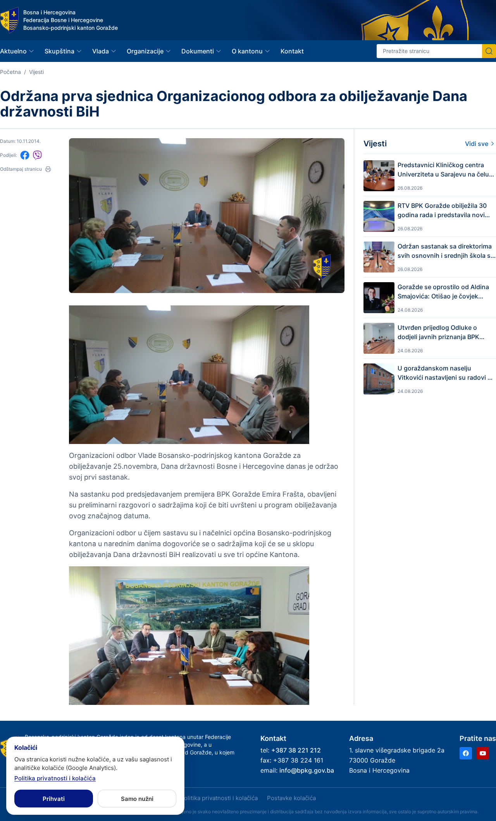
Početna (10, 72)
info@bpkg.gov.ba (306, 770)
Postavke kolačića (291, 798)
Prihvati (54, 798)
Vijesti (36, 72)
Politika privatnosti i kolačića (219, 798)
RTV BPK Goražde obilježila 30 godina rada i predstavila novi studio (442, 210)
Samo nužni (137, 798)
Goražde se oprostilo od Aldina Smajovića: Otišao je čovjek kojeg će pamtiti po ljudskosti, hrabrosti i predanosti (443, 292)
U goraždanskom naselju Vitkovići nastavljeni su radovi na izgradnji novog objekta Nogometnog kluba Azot (446, 373)
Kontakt (292, 51)
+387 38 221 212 (296, 750)
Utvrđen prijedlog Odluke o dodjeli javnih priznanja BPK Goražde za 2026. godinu (438, 332)
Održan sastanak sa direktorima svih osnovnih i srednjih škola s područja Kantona (445, 251)
